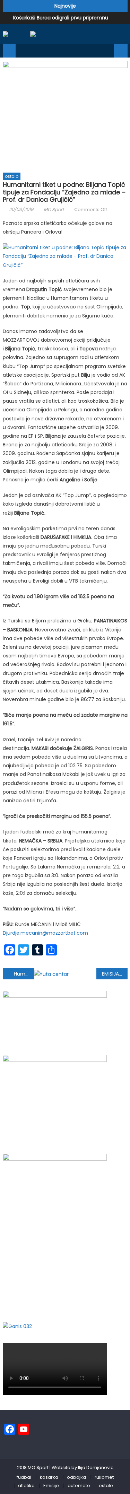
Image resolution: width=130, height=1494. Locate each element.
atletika (26, 1485)
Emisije (51, 1485)
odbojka (76, 1477)
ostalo (11, 176)
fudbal (24, 1477)
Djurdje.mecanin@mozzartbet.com (45, 932)
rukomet (104, 1477)
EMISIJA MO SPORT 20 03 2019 (115, 973)
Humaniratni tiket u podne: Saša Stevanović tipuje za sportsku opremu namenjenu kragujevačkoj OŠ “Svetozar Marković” (24, 973)
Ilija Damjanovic (95, 1467)
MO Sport (54, 209)
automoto (79, 1485)
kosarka (49, 1477)
